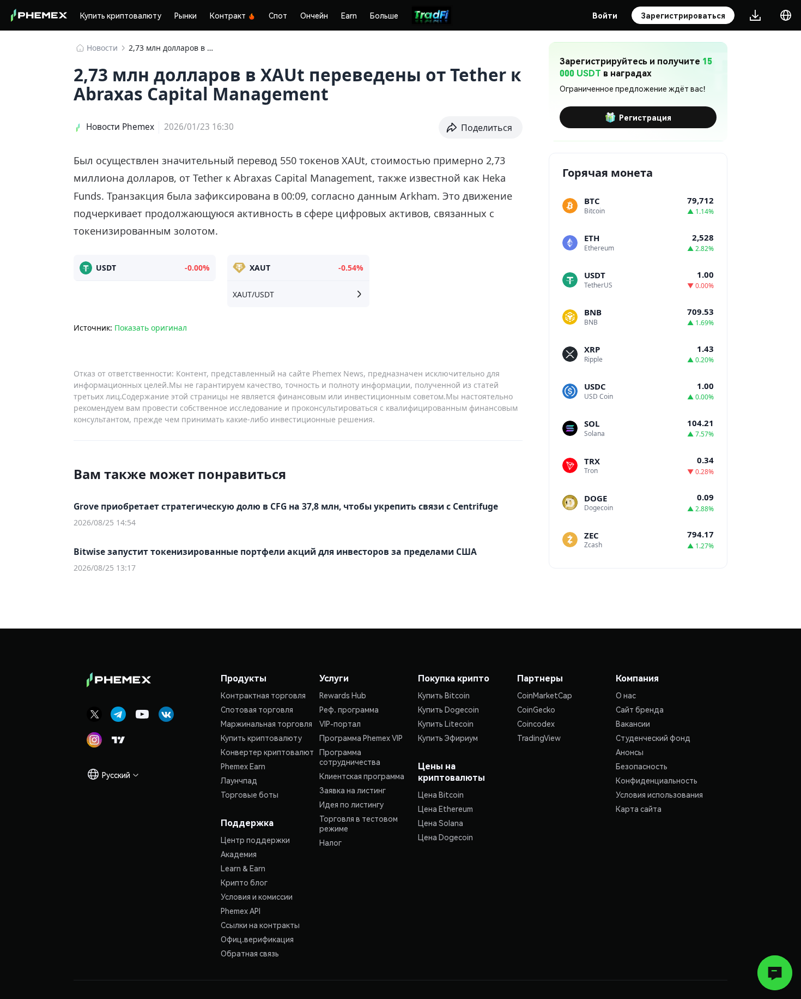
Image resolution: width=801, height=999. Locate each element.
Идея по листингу (351, 804)
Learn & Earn (243, 868)
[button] (481, 127)
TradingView (539, 738)
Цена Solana (440, 823)
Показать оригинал (150, 327)
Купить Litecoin (446, 723)
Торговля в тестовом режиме (358, 823)
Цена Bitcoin (441, 794)
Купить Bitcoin (444, 695)
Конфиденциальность (656, 780)
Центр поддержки (255, 840)
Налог (330, 842)
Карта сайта (639, 808)
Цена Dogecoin (445, 837)
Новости (102, 48)
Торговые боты (249, 794)
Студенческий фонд (653, 738)
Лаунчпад (239, 780)
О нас (626, 695)
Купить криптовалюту (120, 15)
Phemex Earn (243, 766)
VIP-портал (340, 723)
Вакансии (633, 723)
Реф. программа (349, 709)
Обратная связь (250, 953)
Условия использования (659, 794)
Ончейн (314, 15)
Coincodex (536, 723)
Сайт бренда (640, 709)
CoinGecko (536, 709)
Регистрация (645, 117)
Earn (349, 15)
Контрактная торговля (263, 695)
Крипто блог (244, 882)
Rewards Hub (342, 695)
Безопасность (642, 766)
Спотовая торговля (257, 709)
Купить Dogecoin (448, 709)
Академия (239, 854)
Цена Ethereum (445, 808)
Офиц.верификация (257, 939)
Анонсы (630, 752)
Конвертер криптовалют (267, 752)
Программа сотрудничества (349, 757)
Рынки (185, 15)
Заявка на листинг (352, 790)
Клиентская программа (361, 776)
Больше (384, 15)
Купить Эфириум (448, 738)
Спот (278, 15)
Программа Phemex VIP (361, 738)
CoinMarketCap (544, 695)
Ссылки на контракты (260, 925)
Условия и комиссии (257, 896)
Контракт (228, 15)
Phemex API (240, 911)
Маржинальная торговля (266, 723)
